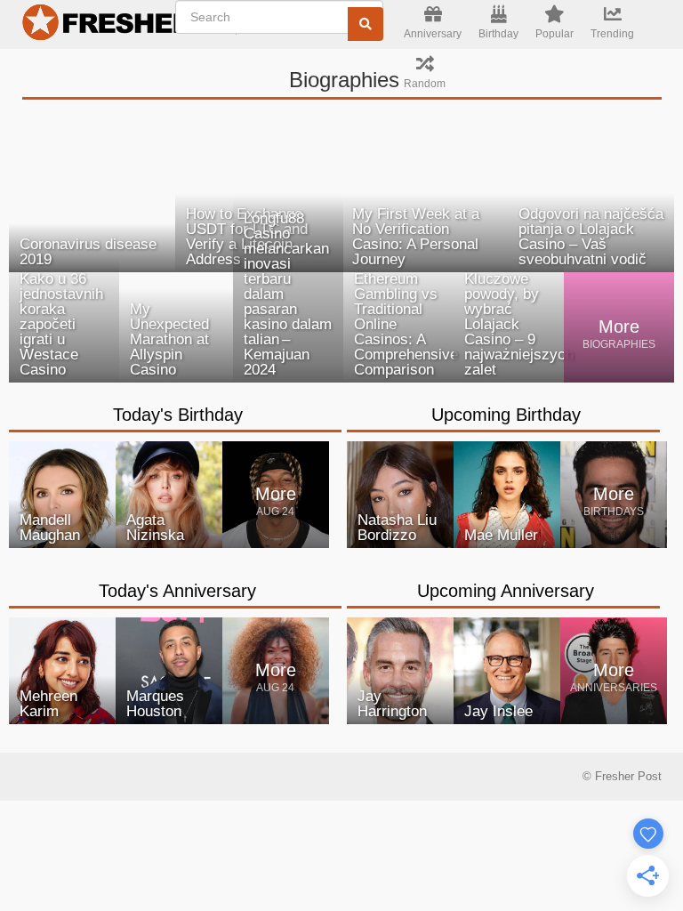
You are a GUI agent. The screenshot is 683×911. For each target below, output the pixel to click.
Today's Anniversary (177, 591)
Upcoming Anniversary (505, 591)
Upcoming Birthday (506, 414)
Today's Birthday (178, 414)
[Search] (365, 24)
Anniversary (433, 34)
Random (425, 83)
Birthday (498, 34)
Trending (612, 34)
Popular (554, 34)
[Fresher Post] (103, 25)
